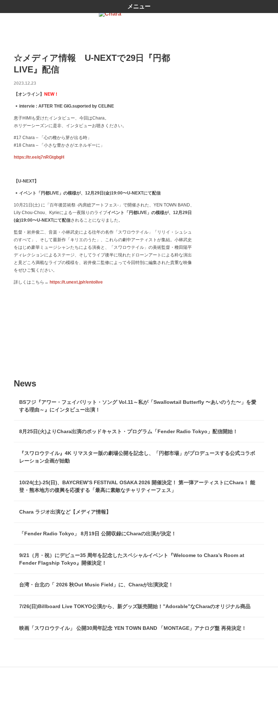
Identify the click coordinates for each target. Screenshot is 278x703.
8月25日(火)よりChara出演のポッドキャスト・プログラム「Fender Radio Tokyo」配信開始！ (128, 431)
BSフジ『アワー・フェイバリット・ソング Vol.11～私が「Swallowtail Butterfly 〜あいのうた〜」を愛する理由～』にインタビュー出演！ (137, 406)
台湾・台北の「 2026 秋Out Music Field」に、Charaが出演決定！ (96, 584)
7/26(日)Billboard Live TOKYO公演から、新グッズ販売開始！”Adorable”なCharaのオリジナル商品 (134, 606)
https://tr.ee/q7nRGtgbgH (39, 157)
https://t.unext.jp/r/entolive (76, 282)
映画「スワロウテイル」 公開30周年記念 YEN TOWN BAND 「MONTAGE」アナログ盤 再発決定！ (133, 628)
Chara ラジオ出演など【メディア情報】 (65, 512)
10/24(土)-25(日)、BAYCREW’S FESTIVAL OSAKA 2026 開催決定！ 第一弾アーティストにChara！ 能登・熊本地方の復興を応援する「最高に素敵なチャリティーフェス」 (137, 486)
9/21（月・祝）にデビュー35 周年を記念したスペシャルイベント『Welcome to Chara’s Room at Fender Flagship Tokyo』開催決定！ (131, 559)
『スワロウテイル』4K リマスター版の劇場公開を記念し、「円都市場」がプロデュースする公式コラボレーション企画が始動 (137, 457)
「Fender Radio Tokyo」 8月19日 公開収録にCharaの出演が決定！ (97, 533)
